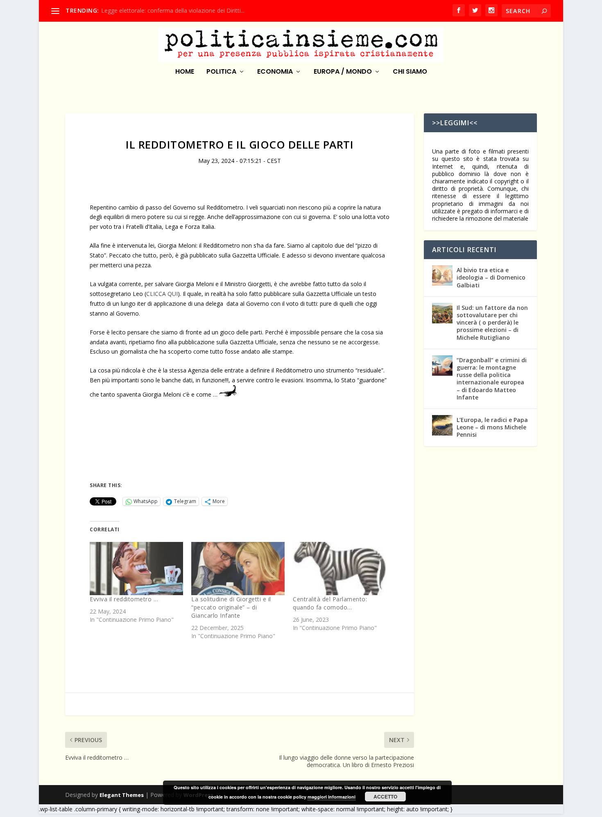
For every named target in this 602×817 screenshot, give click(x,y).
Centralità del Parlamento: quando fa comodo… (330, 603)
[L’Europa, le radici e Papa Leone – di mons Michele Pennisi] (442, 425)
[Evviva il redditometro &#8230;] (136, 568)
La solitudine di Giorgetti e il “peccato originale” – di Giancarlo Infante (231, 607)
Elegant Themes (122, 795)
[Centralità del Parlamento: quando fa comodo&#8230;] (339, 568)
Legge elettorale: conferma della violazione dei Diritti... (172, 10)
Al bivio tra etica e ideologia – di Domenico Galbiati (491, 277)
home (184, 72)
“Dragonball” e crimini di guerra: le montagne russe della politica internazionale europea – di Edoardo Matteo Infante (492, 378)
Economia (275, 72)
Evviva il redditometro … (124, 599)
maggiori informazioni (331, 797)
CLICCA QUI (162, 294)
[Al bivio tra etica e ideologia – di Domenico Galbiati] (442, 275)
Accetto (385, 796)
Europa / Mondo (343, 72)
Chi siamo (410, 72)
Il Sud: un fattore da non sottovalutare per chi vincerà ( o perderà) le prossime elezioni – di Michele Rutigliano (492, 322)
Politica (221, 72)
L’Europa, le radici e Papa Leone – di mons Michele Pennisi (492, 427)
